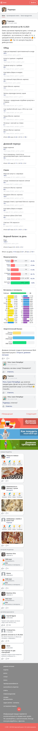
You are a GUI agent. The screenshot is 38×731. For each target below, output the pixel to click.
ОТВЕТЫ (5, 690)
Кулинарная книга (13, 16)
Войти (33, 2)
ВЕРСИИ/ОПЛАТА (8, 699)
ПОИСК (5, 680)
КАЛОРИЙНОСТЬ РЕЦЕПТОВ (10, 687)
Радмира (11, 9)
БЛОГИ (5, 673)
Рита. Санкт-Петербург (15, 362)
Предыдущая (7, 414)
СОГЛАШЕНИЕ (7, 706)
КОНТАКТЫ (16, 702)
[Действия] (34, 364)
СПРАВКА (5, 697)
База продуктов (26, 16)
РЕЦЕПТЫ (5, 670)
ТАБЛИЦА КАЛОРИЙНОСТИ (10, 683)
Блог (3, 16)
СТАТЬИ (5, 676)
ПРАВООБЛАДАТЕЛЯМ (9, 694)
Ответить (10, 372)
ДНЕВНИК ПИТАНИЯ (8, 666)
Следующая (31, 414)
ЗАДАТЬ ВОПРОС (7, 702)
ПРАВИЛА (13, 706)
